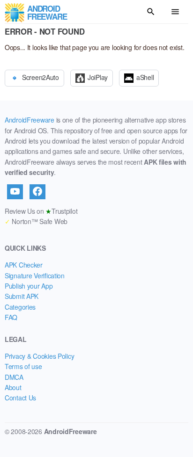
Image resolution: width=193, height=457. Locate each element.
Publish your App (29, 285)
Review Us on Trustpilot (41, 211)
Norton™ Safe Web (36, 221)
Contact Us (20, 397)
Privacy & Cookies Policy (39, 356)
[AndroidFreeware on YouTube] (15, 191)
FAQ (11, 317)
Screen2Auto (40, 77)
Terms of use (23, 366)
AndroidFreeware (29, 119)
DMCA (14, 377)
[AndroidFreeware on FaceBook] (37, 191)
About (13, 387)
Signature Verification (35, 275)
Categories (20, 307)
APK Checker (24, 264)
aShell (145, 77)
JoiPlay (98, 77)
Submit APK (21, 296)
